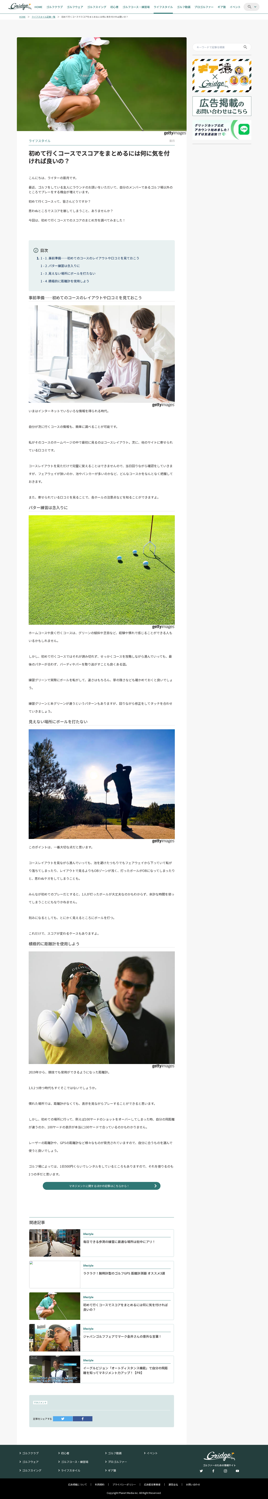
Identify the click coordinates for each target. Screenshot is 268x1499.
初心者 (65, 1453)
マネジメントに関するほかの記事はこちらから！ (99, 1186)
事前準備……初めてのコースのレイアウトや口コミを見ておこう (93, 258)
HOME (22, 17)
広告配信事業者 (152, 1484)
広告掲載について (77, 1484)
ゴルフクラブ (30, 1453)
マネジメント (40, 1402)
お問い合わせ (193, 1484)
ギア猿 (112, 1470)
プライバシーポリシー (124, 1484)
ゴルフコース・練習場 (74, 1461)
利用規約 (99, 1484)
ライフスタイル (70, 1470)
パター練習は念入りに (64, 265)
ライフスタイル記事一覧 (43, 17)
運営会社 (173, 1484)
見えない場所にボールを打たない (72, 273)
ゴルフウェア (30, 1461)
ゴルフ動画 (115, 1453)
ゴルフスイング (31, 1470)
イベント (152, 1453)
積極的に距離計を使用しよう (68, 281)
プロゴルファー (117, 1461)
